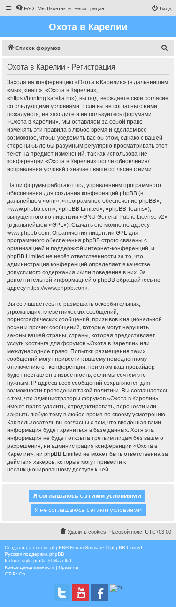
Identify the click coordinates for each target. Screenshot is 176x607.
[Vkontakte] (62, 592)
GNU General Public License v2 (123, 217)
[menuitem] (24, 8)
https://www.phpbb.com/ (57, 288)
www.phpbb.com (28, 233)
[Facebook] (99, 592)
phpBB (57, 547)
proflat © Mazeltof (52, 560)
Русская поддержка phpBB (34, 554)
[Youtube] (80, 592)
